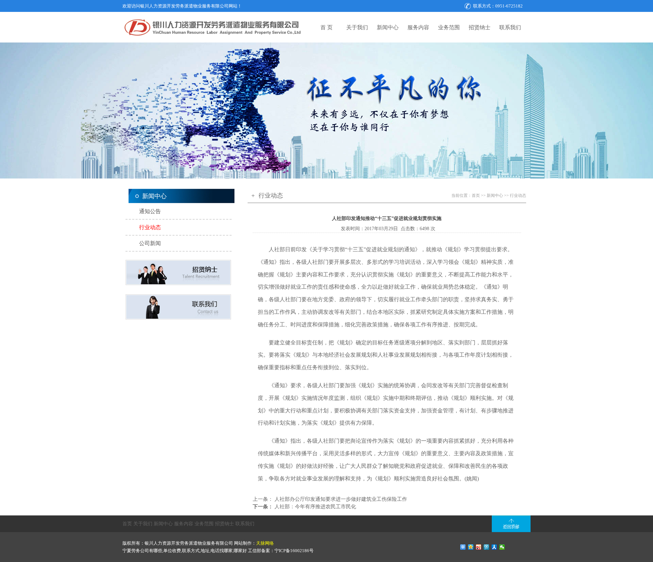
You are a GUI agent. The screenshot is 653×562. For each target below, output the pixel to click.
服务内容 (418, 27)
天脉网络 (265, 543)
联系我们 (510, 27)
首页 (476, 195)
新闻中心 (388, 27)
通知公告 (150, 211)
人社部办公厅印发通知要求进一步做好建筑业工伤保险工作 (340, 499)
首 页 (326, 27)
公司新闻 (150, 243)
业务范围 (449, 27)
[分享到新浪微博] (479, 547)
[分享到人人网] (494, 547)
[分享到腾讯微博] (486, 547)
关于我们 (357, 27)
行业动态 (150, 227)
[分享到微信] (502, 547)
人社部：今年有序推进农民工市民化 (314, 506)
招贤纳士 (479, 27)
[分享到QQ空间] (471, 547)
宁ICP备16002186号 (294, 550)
